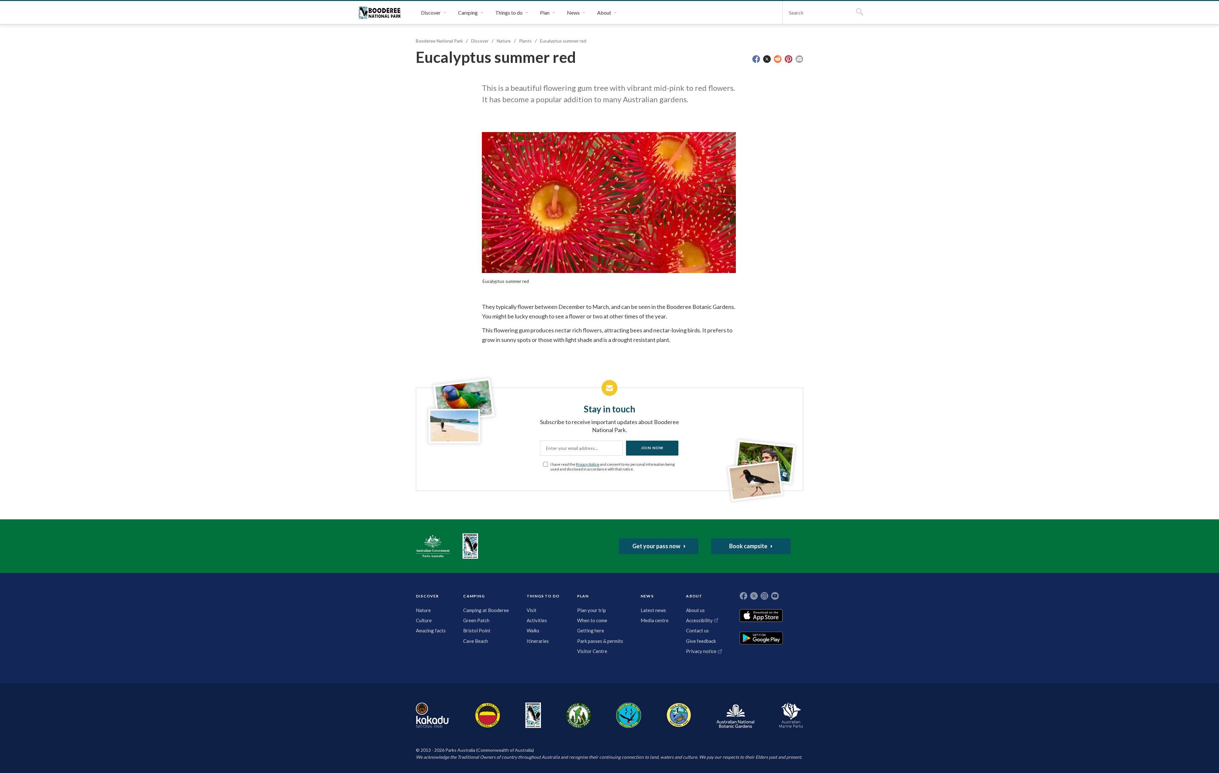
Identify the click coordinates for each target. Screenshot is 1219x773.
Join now (652, 447)
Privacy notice (701, 651)
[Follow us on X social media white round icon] (754, 596)
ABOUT (694, 596)
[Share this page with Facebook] (756, 59)
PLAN (583, 596)
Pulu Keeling (678, 715)
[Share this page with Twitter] (767, 59)
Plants (525, 40)
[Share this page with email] (799, 59)
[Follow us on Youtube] (775, 596)
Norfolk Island (578, 715)
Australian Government (433, 546)
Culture (424, 620)
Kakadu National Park (433, 715)
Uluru (487, 715)
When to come (592, 620)
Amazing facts (431, 630)
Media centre (655, 620)
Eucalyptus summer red (563, 40)
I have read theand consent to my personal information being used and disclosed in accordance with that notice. (612, 466)
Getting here (590, 630)
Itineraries (538, 641)
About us (695, 610)
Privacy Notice (587, 464)
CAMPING (473, 596)
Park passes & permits (600, 641)
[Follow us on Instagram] (764, 596)
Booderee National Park (379, 13)
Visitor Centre (592, 651)
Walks (533, 630)
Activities (537, 620)
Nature (504, 40)
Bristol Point (476, 630)
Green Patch (476, 620)
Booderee (533, 715)
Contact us (697, 630)
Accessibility (699, 620)
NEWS (647, 596)
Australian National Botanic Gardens (735, 715)
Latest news (653, 610)
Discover (480, 40)
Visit (531, 610)
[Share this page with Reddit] (778, 59)
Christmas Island (628, 715)
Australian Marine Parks (791, 715)
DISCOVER (427, 596)
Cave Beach (475, 641)
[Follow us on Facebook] (743, 596)
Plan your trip (591, 610)
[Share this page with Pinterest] (788, 59)
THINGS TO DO (543, 596)
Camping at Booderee (486, 610)
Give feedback (701, 641)
